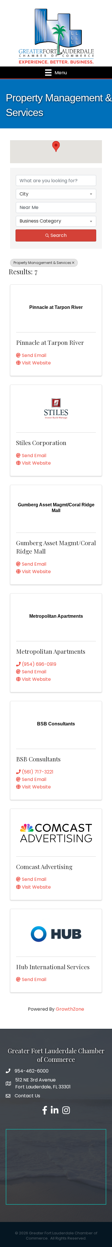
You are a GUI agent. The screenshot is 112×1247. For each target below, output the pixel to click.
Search (59, 235)
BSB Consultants (38, 759)
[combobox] (56, 194)
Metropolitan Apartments (50, 651)
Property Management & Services (42, 262)
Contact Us (27, 1095)
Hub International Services (53, 967)
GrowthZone (70, 1009)
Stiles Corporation (41, 442)
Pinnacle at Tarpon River (50, 342)
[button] (56, 146)
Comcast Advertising (44, 866)
